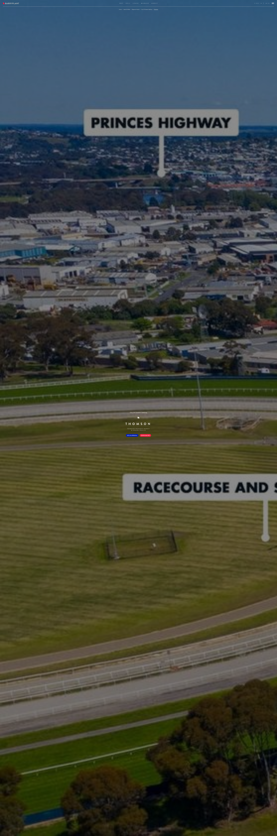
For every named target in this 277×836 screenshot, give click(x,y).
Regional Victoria (136, 9)
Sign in (258, 3)
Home (120, 9)
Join (267, 3)
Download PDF (145, 435)
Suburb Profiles (126, 9)
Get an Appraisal (132, 435)
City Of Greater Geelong (146, 9)
